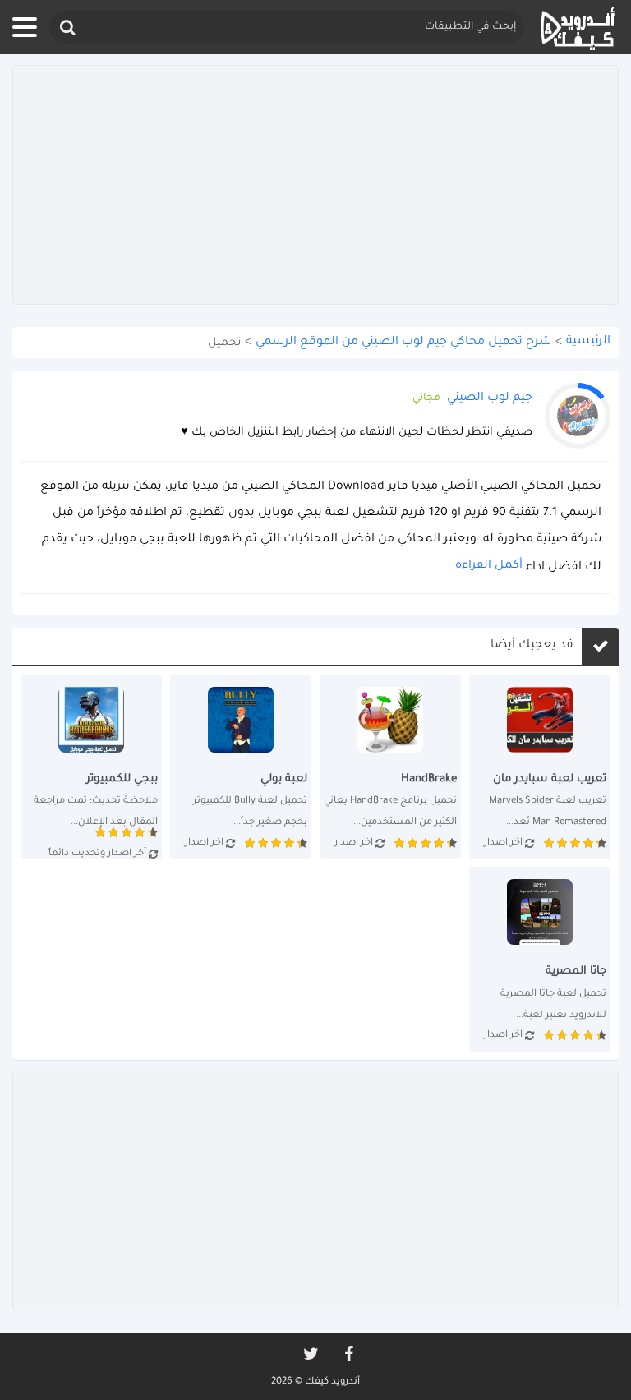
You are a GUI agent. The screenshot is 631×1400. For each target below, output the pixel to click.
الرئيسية (588, 341)
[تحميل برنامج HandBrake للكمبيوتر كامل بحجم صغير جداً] (390, 766)
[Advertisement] (315, 185)
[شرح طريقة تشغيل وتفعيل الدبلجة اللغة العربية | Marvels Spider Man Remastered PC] (540, 766)
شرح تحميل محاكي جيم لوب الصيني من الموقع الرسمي (403, 342)
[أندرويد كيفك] (578, 27)
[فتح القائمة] (24, 27)
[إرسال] (67, 27)
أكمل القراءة (489, 566)
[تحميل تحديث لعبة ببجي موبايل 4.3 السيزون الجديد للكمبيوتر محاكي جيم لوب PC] (91, 766)
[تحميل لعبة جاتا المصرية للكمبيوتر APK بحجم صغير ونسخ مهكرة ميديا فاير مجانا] (540, 959)
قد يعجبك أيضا (532, 645)
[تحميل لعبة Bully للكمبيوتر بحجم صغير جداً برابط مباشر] (241, 766)
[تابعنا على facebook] (347, 1354)
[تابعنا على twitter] (310, 1354)
